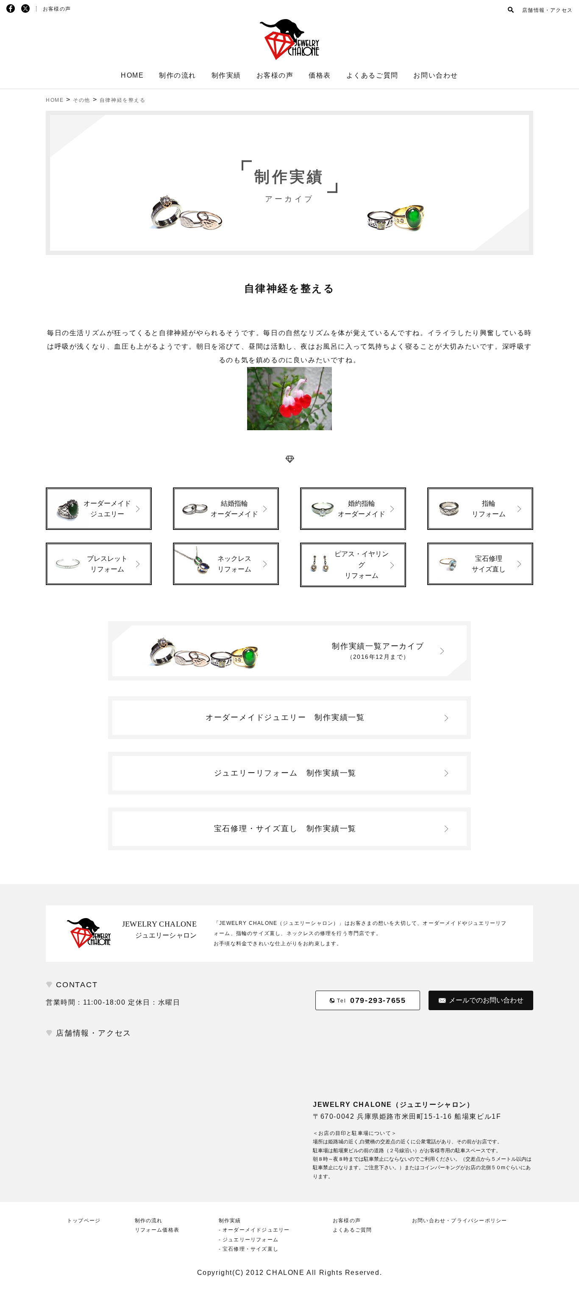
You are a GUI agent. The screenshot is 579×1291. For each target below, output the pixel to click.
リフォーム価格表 (157, 1230)
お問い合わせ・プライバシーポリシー (459, 1221)
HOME (132, 75)
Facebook (10, 8)
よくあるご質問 (372, 75)
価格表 (320, 75)
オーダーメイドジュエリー (285, 717)
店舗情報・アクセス (547, 10)
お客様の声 (57, 9)
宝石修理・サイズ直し (285, 828)
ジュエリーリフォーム (285, 773)
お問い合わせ (435, 75)
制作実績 (226, 75)
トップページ (83, 1221)
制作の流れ (177, 75)
